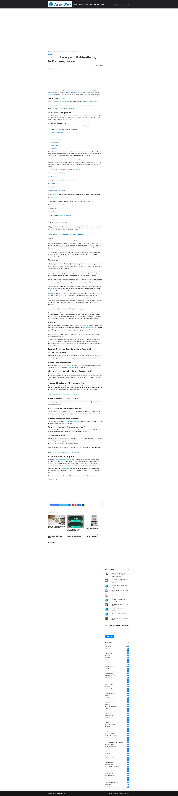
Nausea (52, 139)
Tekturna (75, 273)
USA (107, 768)
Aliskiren (50, 293)
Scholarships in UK (110, 717)
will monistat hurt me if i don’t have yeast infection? (93, 535)
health (54, 51)
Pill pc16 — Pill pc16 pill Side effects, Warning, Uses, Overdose (74, 531)
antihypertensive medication (62, 101)
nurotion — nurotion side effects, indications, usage (68, 159)
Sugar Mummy (109, 773)
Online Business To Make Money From (114, 760)
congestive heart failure (54, 94)
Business (81, 4)
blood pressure (84, 415)
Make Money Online (94, 4)
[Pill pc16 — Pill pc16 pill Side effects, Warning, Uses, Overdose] (75, 521)
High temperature (54, 183)
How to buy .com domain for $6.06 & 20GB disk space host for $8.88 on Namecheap (120, 581)
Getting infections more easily (57, 187)
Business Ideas (109, 762)
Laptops (108, 662)
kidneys (86, 247)
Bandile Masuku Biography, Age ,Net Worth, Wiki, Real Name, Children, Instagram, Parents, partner (119, 575)
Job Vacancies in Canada (111, 744)
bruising (73, 180)
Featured (108, 780)
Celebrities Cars (109, 673)
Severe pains (53, 194)
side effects (78, 117)
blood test (50, 248)
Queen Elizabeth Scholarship (112, 766)
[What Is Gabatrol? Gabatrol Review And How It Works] (94, 520)
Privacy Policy (115, 793)
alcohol (59, 385)
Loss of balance (54, 212)
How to (107, 664)
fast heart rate (67, 215)
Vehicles (108, 655)
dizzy (86, 375)
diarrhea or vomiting (90, 327)
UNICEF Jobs (109, 751)
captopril (97, 281)
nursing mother (58, 475)
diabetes (78, 272)
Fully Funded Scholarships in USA (113, 711)
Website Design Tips (110, 666)
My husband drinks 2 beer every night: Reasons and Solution (75, 535)
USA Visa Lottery (110, 733)
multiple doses (65, 468)
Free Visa (108, 737)
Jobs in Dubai (109, 719)
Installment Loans (110, 775)
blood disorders (62, 190)
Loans (75, 4)
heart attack (97, 94)
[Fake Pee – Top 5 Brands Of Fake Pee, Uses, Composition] (56, 520)
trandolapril (86, 281)
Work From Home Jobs (111, 748)
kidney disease (80, 293)
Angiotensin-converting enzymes (89, 101)
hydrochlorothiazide (76, 413)
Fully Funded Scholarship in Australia (114, 742)
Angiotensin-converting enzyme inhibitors (74, 92)
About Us (121, 793)
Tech (107, 682)
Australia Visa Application (111, 735)
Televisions (108, 671)
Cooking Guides (109, 786)
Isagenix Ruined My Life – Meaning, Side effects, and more (55, 536)
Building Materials (110, 693)
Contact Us (126, 793)
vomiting (59, 139)
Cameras (108, 657)
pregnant (55, 263)
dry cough (56, 129)
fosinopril (92, 281)
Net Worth (108, 668)
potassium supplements (63, 438)
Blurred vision (54, 145)
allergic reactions (62, 222)
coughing (87, 431)
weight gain (60, 401)
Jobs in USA (109, 679)
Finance (86, 4)
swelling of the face (71, 403)
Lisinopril (81, 281)
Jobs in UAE (108, 713)
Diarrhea (53, 135)
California (108, 753)
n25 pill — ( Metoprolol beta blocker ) (64, 108)
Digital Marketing (110, 757)
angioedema (60, 266)
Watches (108, 704)
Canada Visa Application (111, 699)
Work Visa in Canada (110, 740)
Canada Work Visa (110, 691)
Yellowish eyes (54, 169)
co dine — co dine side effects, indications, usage (67, 452)
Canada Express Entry (111, 702)
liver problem (77, 169)
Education (108, 646)
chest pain (60, 215)
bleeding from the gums (64, 180)
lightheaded (60, 132)
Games (107, 697)
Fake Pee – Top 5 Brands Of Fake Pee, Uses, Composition (56, 527)
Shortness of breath (55, 219)
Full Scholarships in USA (111, 706)
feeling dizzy (61, 173)
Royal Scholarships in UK (111, 731)
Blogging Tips (109, 653)
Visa (107, 755)
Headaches (53, 148)
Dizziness (53, 132)
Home (50, 51)
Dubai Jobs (108, 708)
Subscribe (109, 636)
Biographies (108, 784)
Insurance (108, 777)
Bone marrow (52, 190)
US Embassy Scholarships (112, 782)
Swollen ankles (53, 197)
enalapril (76, 281)
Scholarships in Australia (111, 746)
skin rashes (56, 142)
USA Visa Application (110, 724)
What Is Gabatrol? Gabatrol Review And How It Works (93, 527)
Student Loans (109, 764)
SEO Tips (108, 695)
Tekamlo (71, 273)
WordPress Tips (109, 688)
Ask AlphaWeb (109, 677)
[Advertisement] (41, 19)
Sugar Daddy (109, 771)
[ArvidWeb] (60, 4)
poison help (70, 367)
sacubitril (55, 288)
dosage (90, 252)
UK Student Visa (109, 728)
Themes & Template (110, 715)
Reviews (102, 4)
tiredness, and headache (73, 421)
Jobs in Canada (109, 684)
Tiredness (52, 176)
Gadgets (108, 686)
